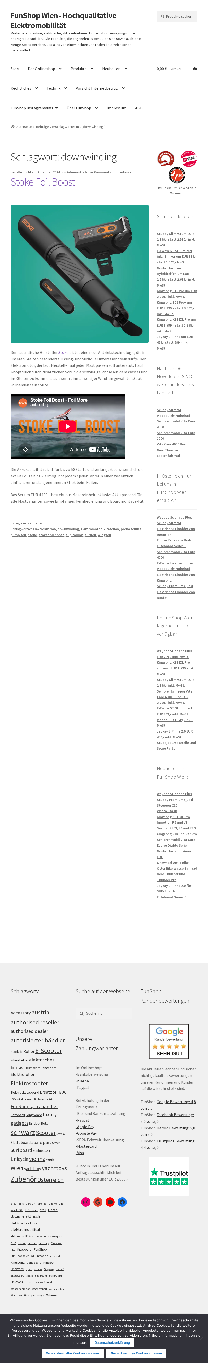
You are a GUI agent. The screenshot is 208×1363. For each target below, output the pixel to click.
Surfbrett (39, 1151)
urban (29, 1282)
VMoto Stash (167, 811)
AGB (139, 107)
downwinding (68, 529)
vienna (37, 1158)
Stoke (63, 352)
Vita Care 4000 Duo (171, 444)
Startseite (24, 126)
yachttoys (54, 1168)
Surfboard (21, 1150)
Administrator (78, 172)
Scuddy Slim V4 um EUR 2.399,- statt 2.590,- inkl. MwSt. (176, 239)
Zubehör (24, 1179)
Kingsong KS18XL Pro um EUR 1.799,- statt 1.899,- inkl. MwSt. (176, 325)
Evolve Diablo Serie (172, 845)
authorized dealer (29, 1031)
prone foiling (131, 529)
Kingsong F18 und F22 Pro (177, 834)
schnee (38, 1269)
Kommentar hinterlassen (113, 172)
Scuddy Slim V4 (169, 410)
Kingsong (18, 1262)
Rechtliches (21, 88)
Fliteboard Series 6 (171, 546)
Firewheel (56, 1243)
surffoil (90, 535)
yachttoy (24, 1295)
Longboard (34, 1115)
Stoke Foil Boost (43, 181)
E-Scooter (48, 1050)
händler (49, 1106)
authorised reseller (35, 1022)
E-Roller (27, 1051)
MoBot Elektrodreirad (173, 568)
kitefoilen (111, 529)
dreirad (42, 1203)
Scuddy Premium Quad (175, 586)
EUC (62, 1092)
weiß (50, 1159)
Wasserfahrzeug (20, 1289)
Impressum (116, 107)
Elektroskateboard (25, 1092)
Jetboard (18, 1115)
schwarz (23, 1132)
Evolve (15, 1099)
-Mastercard (86, 1146)
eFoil (24, 1060)
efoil (43, 1210)
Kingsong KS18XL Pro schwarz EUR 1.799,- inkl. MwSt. (176, 668)
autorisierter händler (38, 1040)
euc (13, 1242)
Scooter (46, 1133)
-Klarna (82, 1080)
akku (13, 1203)
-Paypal (82, 1087)
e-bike (53, 1203)
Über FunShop (79, 107)
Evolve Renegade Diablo (175, 540)
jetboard (55, 1256)
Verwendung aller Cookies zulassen (72, 1353)
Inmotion (42, 1256)
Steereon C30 (167, 805)
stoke (32, 535)
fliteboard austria (43, 1099)
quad (29, 1269)
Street (56, 1143)
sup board (41, 1275)
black (15, 1051)
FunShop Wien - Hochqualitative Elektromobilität (63, 20)
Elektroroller (22, 1074)
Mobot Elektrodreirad (173, 415)
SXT (47, 1151)
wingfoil (104, 535)
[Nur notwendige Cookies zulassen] (201, 1338)
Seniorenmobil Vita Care (176, 839)
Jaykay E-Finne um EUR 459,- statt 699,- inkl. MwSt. (175, 342)
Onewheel (17, 1269)
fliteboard (24, 1249)
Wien (17, 1168)
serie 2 (60, 1269)
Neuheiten (111, 68)
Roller (45, 1123)
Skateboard (21, 1142)
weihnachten (56, 1289)
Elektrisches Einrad (25, 1223)
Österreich (50, 1179)
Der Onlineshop (41, 68)
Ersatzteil (49, 1092)
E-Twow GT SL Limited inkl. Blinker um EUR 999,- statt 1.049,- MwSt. (176, 257)
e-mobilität (17, 1210)
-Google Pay (86, 1133)
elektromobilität (26, 1229)
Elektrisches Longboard (40, 1068)
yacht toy (32, 1168)
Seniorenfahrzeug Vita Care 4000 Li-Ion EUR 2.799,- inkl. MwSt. (175, 697)
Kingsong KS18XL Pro (173, 817)
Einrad (53, 1210)
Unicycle (19, 1159)
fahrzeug (44, 1243)
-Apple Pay (85, 1126)
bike (21, 1203)
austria (40, 1012)
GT (32, 1256)
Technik (53, 88)
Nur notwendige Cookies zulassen (136, 1353)
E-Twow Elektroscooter (175, 563)
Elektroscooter (29, 1083)
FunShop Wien (20, 1256)
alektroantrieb (44, 529)
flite (13, 1249)
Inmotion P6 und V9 (172, 822)
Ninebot (34, 1123)
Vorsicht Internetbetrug (97, 88)
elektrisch (31, 1216)
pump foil (18, 535)
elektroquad (55, 1236)
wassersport (39, 1289)
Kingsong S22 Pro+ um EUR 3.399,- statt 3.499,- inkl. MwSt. (175, 308)
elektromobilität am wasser (28, 1236)
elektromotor (91, 529)
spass (29, 1275)
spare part (41, 1142)
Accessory (21, 1013)
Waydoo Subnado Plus (174, 517)
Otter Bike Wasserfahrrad (177, 868)
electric (15, 1216)
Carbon (30, 1203)
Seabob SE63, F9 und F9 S (176, 828)
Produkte (79, 68)
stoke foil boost (51, 535)
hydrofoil (35, 1107)
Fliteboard (27, 1099)
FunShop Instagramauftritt (34, 107)
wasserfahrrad (44, 1282)
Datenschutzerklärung (112, 1342)
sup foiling (74, 535)
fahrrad (32, 1243)
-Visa (80, 1152)
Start (15, 68)
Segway (60, 1134)
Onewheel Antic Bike (173, 862)
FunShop (20, 1106)
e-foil (62, 1203)
